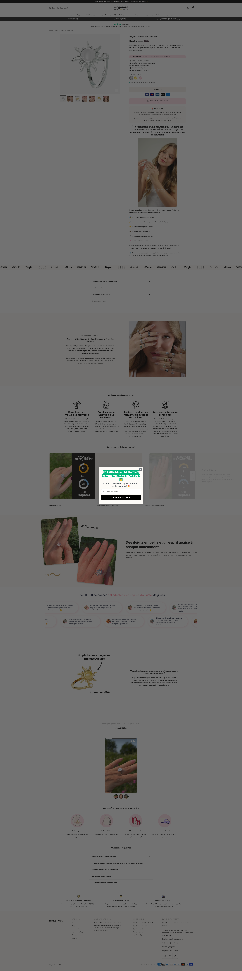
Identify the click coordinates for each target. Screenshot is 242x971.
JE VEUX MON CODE (121, 497)
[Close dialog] (140, 469)
